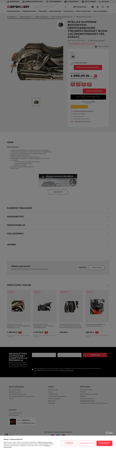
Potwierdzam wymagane (69, 443)
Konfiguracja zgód (87, 443)
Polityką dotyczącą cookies (45, 442)
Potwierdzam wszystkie (104, 443)
